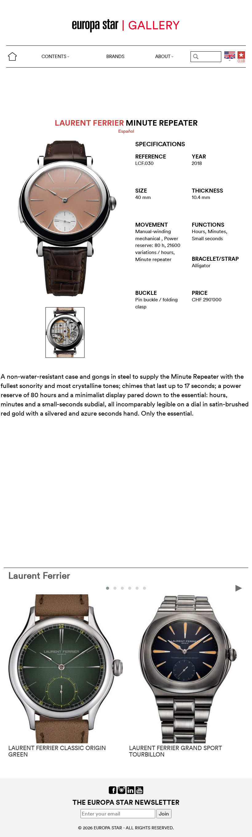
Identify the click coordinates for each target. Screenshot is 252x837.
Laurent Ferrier (39, 575)
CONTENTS (53, 56)
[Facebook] (112, 789)
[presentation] (13, 588)
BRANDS (115, 56)
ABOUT (163, 56)
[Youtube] (139, 789)
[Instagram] (121, 789)
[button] (107, 588)
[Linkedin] (130, 789)
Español (126, 131)
